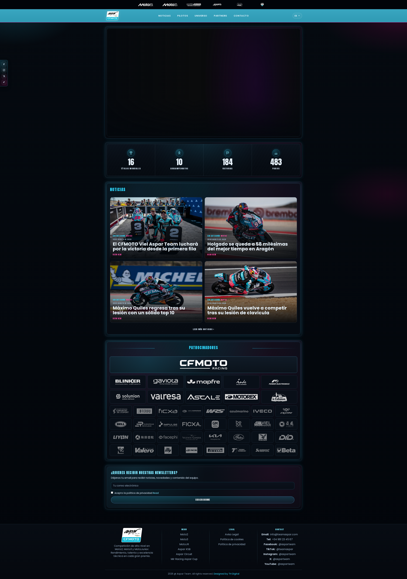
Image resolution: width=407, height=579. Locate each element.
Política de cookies (232, 539)
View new (117, 254)
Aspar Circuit (184, 554)
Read (156, 493)
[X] (4, 76)
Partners (220, 15)
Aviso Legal (232, 534)
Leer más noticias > (203, 329)
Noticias (164, 15)
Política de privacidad (231, 544)
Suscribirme (202, 499)
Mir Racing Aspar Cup (184, 559)
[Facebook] (4, 64)
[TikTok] (4, 82)
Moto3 (184, 539)
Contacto (241, 15)
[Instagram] (4, 70)
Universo (201, 15)
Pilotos (182, 15)
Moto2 (184, 534)
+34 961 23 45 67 (282, 539)
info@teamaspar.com (284, 534)
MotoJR (184, 544)
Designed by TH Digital (226, 573)
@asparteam (287, 544)
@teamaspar (284, 549)
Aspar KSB (184, 549)
